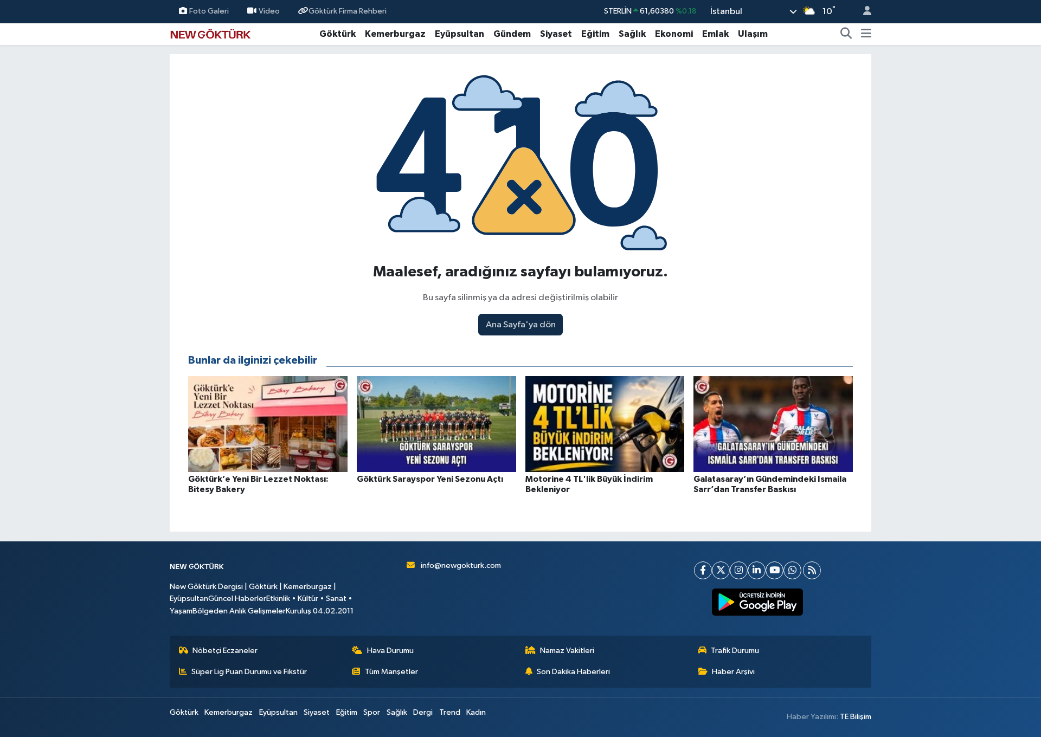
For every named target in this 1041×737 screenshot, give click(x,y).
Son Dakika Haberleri (573, 672)
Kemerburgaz (395, 33)
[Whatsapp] (792, 570)
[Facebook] (703, 570)
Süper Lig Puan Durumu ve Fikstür (249, 672)
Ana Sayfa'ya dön (521, 324)
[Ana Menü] (866, 34)
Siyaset (556, 33)
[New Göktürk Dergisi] (210, 33)
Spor (371, 712)
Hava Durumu (390, 651)
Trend (449, 712)
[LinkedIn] (757, 570)
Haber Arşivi (733, 672)
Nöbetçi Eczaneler (225, 651)
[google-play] (758, 602)
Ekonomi (674, 33)
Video (269, 11)
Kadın (476, 712)
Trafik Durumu (735, 651)
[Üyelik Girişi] (862, 11)
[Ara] (846, 34)
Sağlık (632, 33)
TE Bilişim (855, 717)
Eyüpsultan (459, 33)
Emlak (715, 33)
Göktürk (337, 33)
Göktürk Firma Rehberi (348, 11)
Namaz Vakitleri (567, 651)
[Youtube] (774, 570)
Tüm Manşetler (391, 672)
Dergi (423, 712)
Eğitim (595, 33)
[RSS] (812, 570)
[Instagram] (739, 570)
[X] (721, 570)
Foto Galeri (209, 11)
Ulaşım (753, 33)
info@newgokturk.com (461, 565)
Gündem (512, 33)
